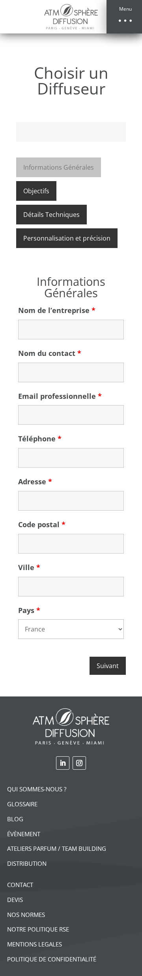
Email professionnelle (60, 396)
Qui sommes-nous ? (36, 789)
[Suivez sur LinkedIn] (62, 763)
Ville (29, 567)
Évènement (23, 834)
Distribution (27, 863)
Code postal (41, 524)
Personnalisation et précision (66, 238)
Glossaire (22, 804)
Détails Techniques (51, 214)
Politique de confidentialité (51, 959)
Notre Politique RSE (38, 929)
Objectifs (36, 191)
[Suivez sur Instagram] (79, 763)
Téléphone (40, 438)
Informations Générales (58, 167)
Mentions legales (34, 944)
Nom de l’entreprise (56, 310)
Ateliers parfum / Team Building (56, 848)
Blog (15, 819)
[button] (124, 16)
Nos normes (26, 915)
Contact (20, 885)
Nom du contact (49, 353)
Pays (29, 610)
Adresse (35, 481)
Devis (15, 900)
